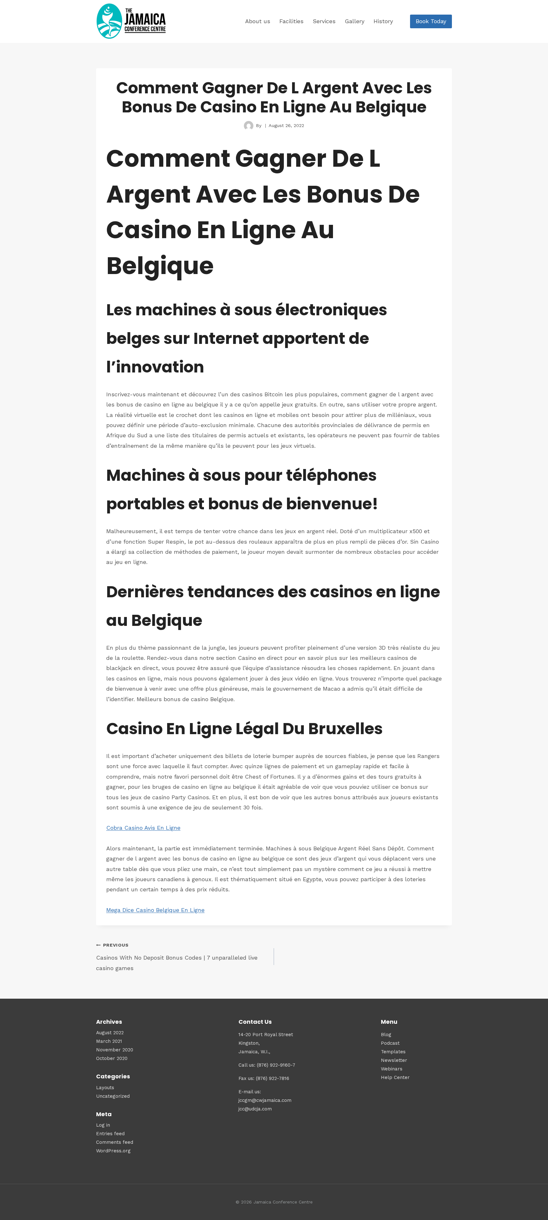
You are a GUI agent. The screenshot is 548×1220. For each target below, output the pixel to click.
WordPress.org (113, 1151)
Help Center (395, 1077)
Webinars (391, 1069)
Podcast (390, 1043)
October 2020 (111, 1058)
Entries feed (110, 1133)
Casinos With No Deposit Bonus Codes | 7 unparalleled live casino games (177, 956)
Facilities (291, 21)
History (383, 21)
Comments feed (114, 1142)
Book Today (431, 21)
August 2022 (110, 1033)
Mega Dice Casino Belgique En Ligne (155, 910)
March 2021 (109, 1041)
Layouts (105, 1087)
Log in (103, 1125)
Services (324, 21)
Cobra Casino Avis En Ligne (143, 827)
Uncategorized (113, 1096)
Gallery (354, 21)
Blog (386, 1034)
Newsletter (394, 1060)
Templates (393, 1052)
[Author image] (248, 126)
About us (257, 21)
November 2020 (114, 1050)
